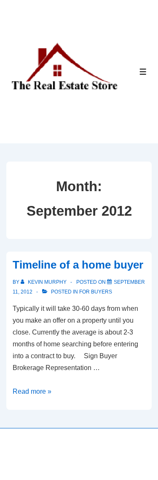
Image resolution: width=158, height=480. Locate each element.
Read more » (32, 391)
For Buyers (95, 292)
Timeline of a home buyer (78, 264)
